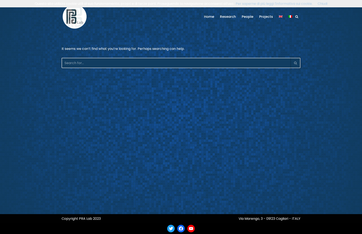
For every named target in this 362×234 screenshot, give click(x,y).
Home (209, 16)
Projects (266, 16)
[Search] (296, 16)
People (247, 16)
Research (228, 16)
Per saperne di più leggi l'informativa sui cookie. (274, 3)
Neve (66, 228)
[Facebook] (181, 228)
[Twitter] (171, 228)
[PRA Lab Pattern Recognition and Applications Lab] (75, 17)
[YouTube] (191, 228)
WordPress (102, 228)
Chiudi (322, 3)
